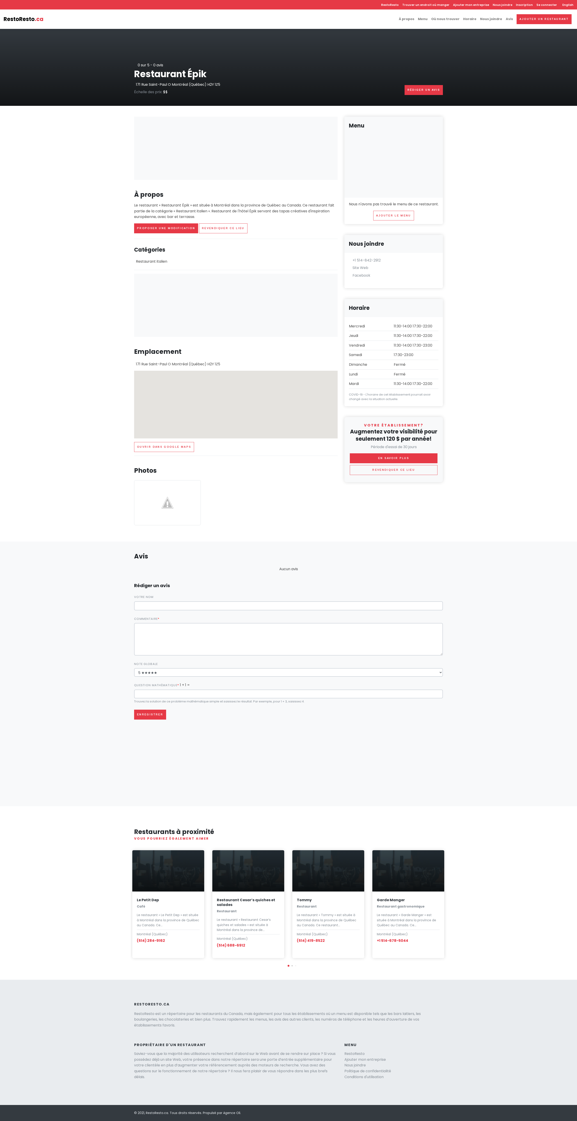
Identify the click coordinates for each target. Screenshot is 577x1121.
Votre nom (144, 597)
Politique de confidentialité (367, 1071)
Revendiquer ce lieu (223, 228)
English (567, 5)
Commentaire (146, 619)
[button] (288, 966)
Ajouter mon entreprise (471, 5)
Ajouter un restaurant (544, 19)
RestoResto (390, 5)
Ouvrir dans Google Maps (164, 446)
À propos (406, 19)
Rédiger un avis (424, 89)
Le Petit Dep (148, 900)
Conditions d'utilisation (364, 1076)
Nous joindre (502, 5)
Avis (509, 19)
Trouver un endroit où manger (425, 5)
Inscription (524, 5)
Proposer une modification (166, 228)
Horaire (469, 19)
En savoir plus (393, 458)
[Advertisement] (236, 148)
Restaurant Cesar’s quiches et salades (246, 902)
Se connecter (546, 5)
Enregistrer (150, 714)
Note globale (146, 664)
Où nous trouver (445, 19)
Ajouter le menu (393, 215)
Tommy (304, 900)
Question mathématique (155, 685)
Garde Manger (391, 900)
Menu (423, 19)
